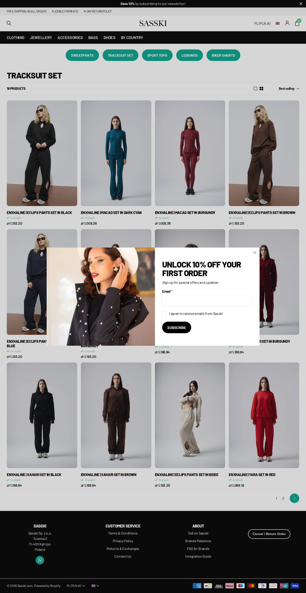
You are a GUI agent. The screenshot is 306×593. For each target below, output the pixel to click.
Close (255, 253)
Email (167, 291)
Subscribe (176, 327)
